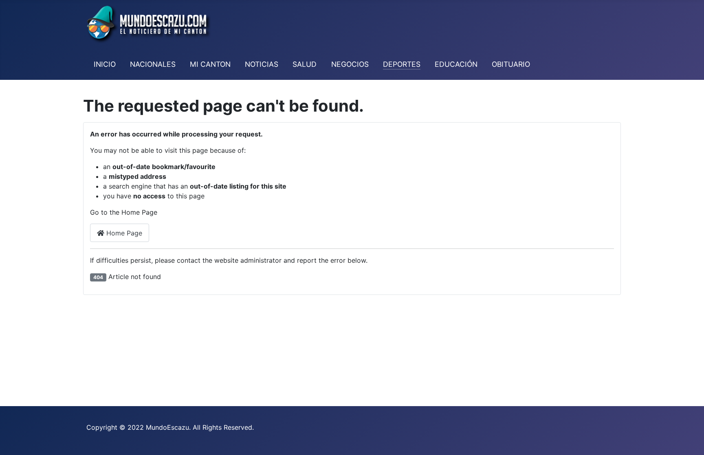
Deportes (401, 64)
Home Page (123, 233)
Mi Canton (210, 64)
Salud (305, 64)
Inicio (105, 64)
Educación (456, 64)
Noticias (261, 64)
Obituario (511, 64)
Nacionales (153, 64)
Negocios (350, 64)
